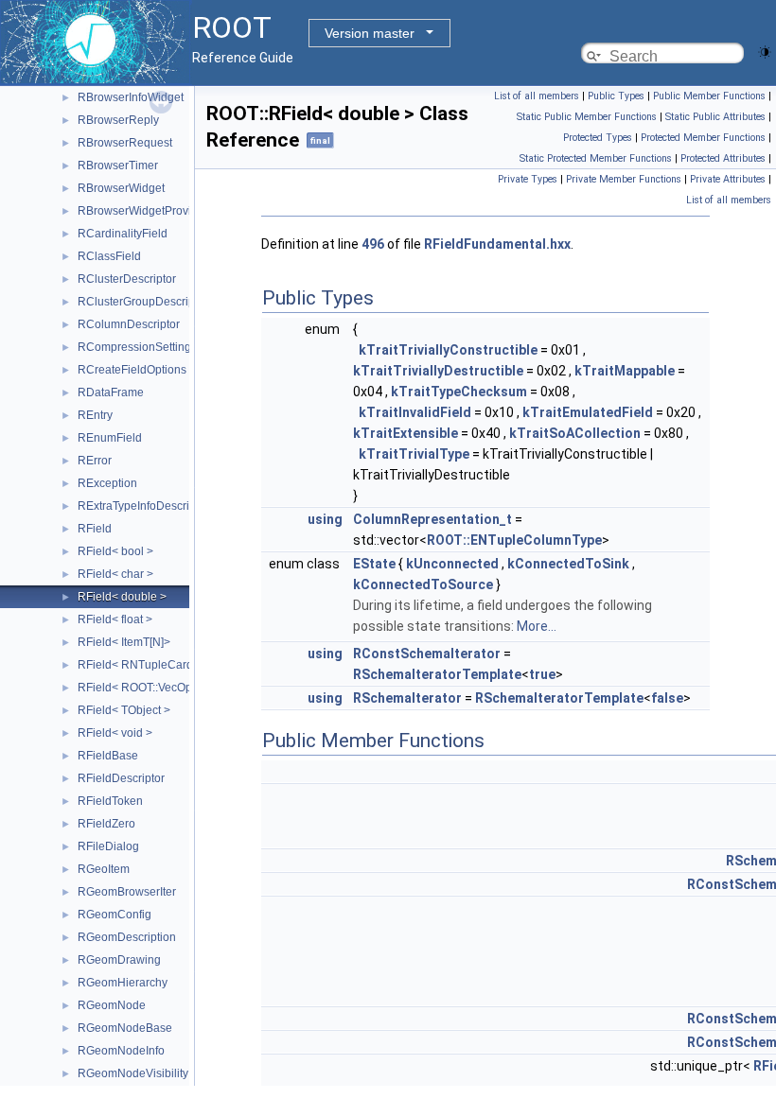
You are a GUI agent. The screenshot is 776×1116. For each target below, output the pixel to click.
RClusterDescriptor (127, 279)
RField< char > (115, 574)
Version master (369, 33)
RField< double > (122, 596)
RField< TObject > (124, 710)
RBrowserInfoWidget (131, 97)
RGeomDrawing (119, 960)
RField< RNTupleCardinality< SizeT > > (179, 664)
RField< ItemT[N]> (124, 642)
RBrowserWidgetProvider (143, 211)
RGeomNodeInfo (121, 1050)
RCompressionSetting (134, 347)
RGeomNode (112, 1005)
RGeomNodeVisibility (133, 1073)
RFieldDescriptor (121, 778)
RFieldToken (110, 801)
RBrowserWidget (121, 188)
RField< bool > (115, 551)
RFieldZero (106, 823)
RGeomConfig (114, 914)
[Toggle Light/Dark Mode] (764, 51)
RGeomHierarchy (123, 982)
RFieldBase (108, 755)
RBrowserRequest (125, 142)
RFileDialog (108, 846)
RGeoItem (104, 869)
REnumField (110, 438)
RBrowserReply (118, 120)
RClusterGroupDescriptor (143, 301)
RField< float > (115, 619)
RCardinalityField (123, 233)
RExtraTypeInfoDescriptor (143, 506)
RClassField (109, 256)
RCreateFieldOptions (132, 369)
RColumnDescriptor (129, 324)
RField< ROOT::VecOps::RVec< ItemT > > (183, 687)
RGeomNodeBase (125, 1028)
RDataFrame (111, 392)
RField (95, 528)
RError (95, 460)
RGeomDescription (127, 937)
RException (107, 483)
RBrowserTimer (118, 165)
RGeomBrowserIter (127, 891)
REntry (95, 415)
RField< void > (115, 733)
